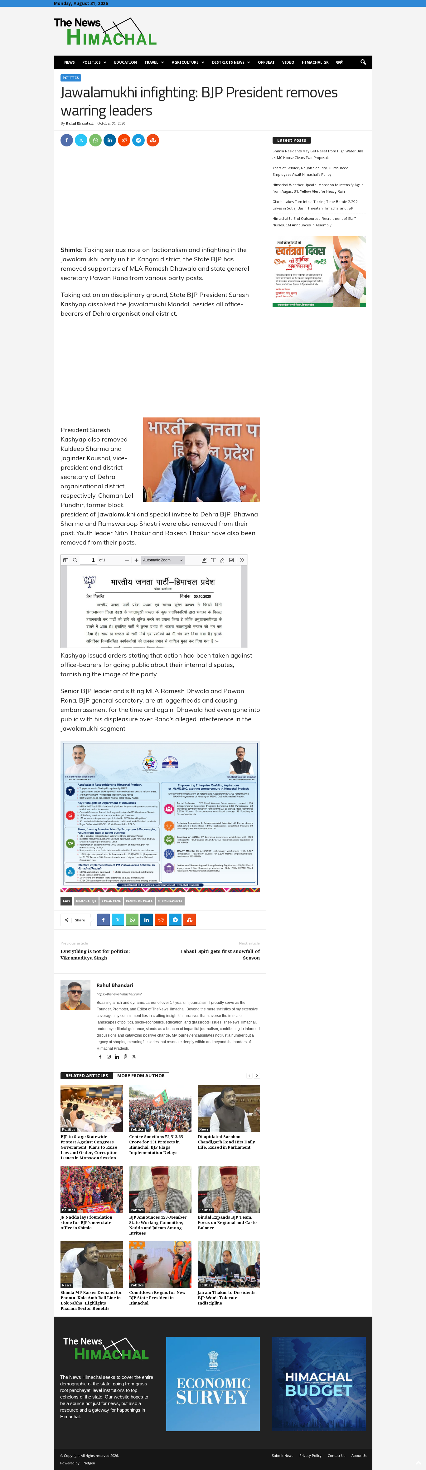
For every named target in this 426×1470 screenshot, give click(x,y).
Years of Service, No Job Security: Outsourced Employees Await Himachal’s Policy (310, 171)
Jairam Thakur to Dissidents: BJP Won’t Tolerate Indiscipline (227, 1297)
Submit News (282, 1455)
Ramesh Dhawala (139, 901)
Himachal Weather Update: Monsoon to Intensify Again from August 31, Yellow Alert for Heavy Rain (318, 188)
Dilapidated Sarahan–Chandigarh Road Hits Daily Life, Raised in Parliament (226, 1142)
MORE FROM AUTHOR (141, 1075)
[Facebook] (67, 140)
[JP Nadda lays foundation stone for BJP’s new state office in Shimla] (92, 1189)
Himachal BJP (86, 901)
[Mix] (153, 140)
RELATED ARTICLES (86, 1075)
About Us (358, 1455)
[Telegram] (138, 140)
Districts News (228, 62)
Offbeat (266, 62)
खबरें (339, 62)
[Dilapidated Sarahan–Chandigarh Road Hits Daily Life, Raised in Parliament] (229, 1108)
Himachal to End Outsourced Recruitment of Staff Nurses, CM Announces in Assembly (314, 221)
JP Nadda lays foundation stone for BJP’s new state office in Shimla (86, 1222)
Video (288, 62)
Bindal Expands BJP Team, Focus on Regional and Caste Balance (227, 1222)
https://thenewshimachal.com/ (119, 994)
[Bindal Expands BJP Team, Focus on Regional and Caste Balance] (229, 1189)
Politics (91, 62)
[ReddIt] (124, 140)
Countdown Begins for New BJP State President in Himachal (157, 1297)
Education (125, 62)
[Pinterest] (126, 1057)
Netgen (89, 1463)
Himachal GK (315, 62)
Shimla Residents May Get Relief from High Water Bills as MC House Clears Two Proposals (318, 154)
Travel (151, 62)
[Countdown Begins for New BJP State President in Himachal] (160, 1264)
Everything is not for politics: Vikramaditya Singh (95, 955)
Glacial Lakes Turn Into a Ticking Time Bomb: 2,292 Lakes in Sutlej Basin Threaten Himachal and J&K (315, 205)
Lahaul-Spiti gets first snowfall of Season (220, 955)
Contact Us (336, 1455)
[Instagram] (109, 1057)
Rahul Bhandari (80, 123)
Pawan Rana (111, 901)
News (69, 62)
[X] (81, 140)
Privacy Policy (310, 1455)
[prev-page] (249, 1076)
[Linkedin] (110, 140)
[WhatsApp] (95, 140)
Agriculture (185, 62)
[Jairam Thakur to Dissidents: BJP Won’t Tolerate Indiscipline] (229, 1264)
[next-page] (257, 1076)
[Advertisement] (160, 199)
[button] (363, 62)
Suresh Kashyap (170, 901)
